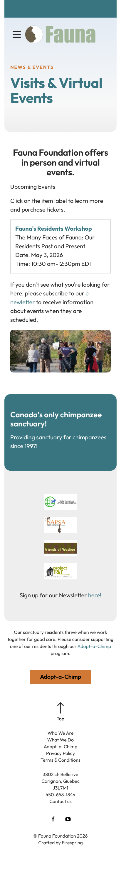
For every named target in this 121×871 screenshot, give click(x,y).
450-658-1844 (60, 795)
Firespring (72, 843)
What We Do (60, 740)
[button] (17, 35)
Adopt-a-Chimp (61, 747)
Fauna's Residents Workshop (53, 228)
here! (94, 595)
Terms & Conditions (60, 760)
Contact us (60, 801)
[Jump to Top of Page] (60, 712)
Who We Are (61, 733)
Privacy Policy (60, 753)
